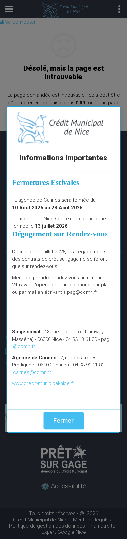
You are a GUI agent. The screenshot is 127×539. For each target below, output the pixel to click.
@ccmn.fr (24, 346)
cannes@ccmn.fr (32, 372)
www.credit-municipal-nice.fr (43, 383)
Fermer (63, 420)
